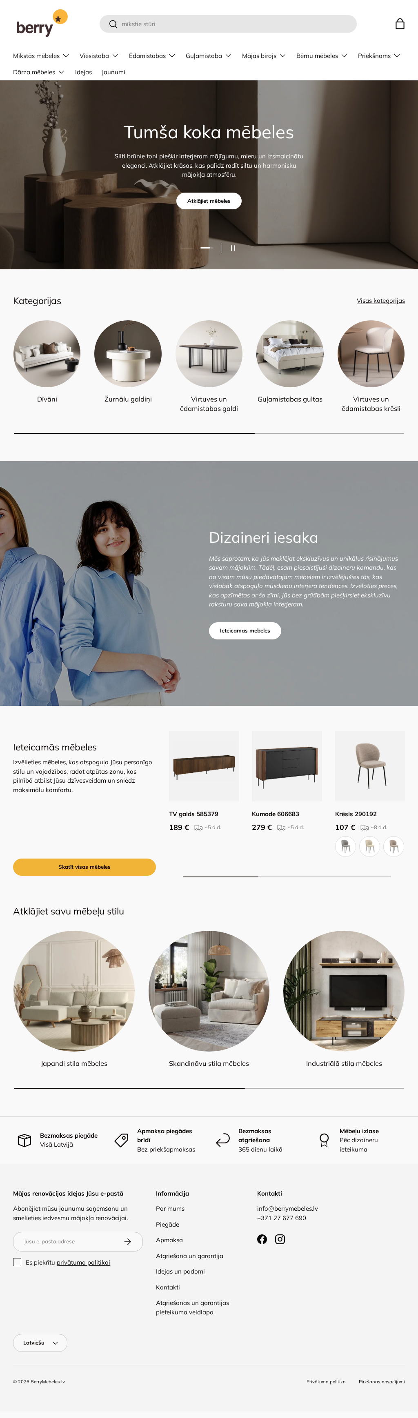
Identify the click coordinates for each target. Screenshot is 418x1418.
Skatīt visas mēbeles (84, 866)
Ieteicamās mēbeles (245, 630)
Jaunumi (113, 72)
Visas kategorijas (381, 300)
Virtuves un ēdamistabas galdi (209, 404)
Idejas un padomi (180, 1271)
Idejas (83, 72)
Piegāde (167, 1224)
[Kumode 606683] (287, 766)
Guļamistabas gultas (290, 399)
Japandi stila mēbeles (74, 1063)
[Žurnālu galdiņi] (127, 353)
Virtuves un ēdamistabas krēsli (371, 404)
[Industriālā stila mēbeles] (344, 991)
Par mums (170, 1208)
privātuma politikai (83, 1262)
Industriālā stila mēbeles (344, 1063)
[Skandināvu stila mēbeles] (209, 991)
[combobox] (228, 24)
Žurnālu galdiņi (128, 399)
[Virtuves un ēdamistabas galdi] (209, 353)
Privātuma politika (326, 1382)
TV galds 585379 (193, 814)
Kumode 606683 (275, 814)
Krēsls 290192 (356, 814)
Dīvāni (47, 399)
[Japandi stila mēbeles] (74, 991)
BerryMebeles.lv (47, 1382)
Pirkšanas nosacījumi (382, 1382)
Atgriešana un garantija (189, 1256)
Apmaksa (169, 1240)
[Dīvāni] (46, 353)
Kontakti (168, 1287)
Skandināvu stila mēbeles (209, 1063)
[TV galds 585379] (204, 766)
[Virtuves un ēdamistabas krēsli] (371, 353)
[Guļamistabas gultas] (289, 353)
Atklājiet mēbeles (209, 200)
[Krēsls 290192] (370, 766)
